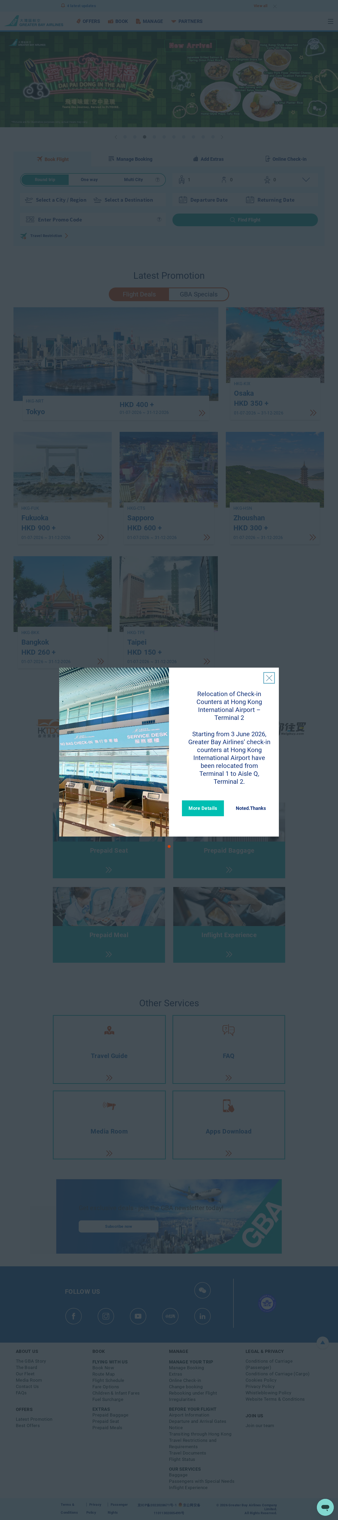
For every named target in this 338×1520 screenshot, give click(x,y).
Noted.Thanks (251, 808)
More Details (203, 808)
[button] (169, 846)
